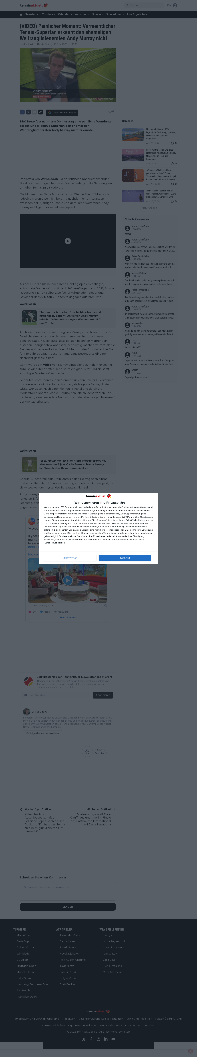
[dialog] (98, 528)
